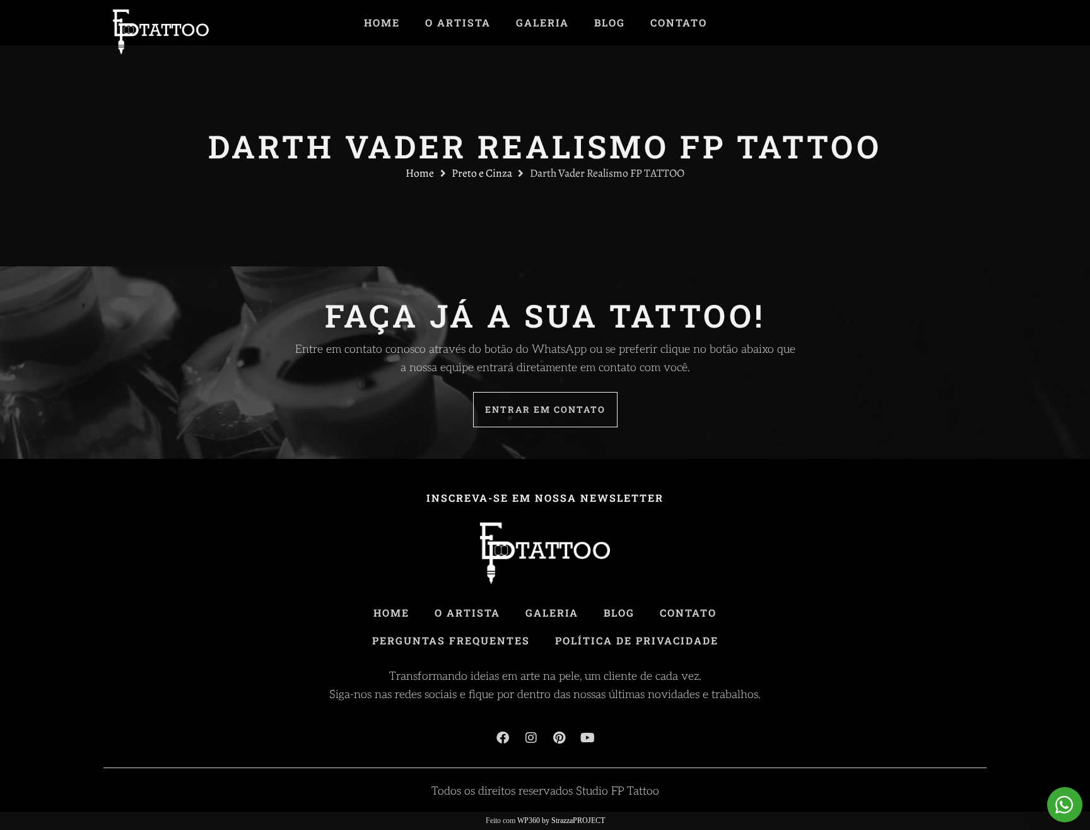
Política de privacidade (636, 640)
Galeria (542, 22)
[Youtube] (588, 737)
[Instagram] (531, 737)
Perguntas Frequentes (451, 640)
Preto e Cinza (482, 173)
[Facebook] (502, 737)
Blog (609, 22)
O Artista (458, 22)
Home (382, 22)
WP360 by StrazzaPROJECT (561, 820)
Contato (678, 22)
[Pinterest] (559, 737)
